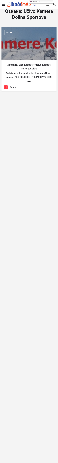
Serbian (36, 2)
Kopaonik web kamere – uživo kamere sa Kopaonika (29, 66)
